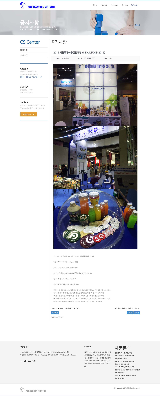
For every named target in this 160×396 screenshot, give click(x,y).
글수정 (130, 313)
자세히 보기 (27, 114)
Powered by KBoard (57, 317)
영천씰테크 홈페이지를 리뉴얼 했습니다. (127, 308)
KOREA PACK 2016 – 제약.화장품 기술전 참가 (65, 308)
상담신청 (24, 55)
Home (131, 25)
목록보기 (55, 313)
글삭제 (137, 313)
